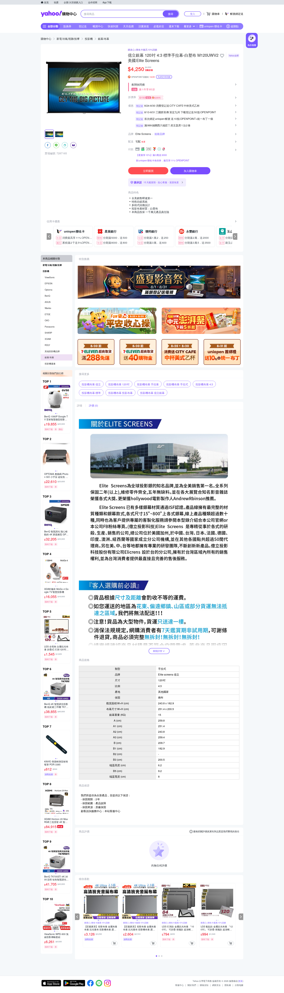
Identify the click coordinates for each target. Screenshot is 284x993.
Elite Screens (143, 134)
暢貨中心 (98, 26)
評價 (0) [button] (93, 405)
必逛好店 (159, 26)
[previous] (49, 236)
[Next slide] (68, 399)
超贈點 (235, 26)
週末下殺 (174, 26)
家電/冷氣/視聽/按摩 (68, 39)
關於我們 (192, 985)
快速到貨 (113, 26)
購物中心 (46, 39)
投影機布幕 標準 (91, 393)
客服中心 (179, 985)
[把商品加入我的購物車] (114, 943)
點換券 (67, 26)
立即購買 (148, 171)
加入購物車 (190, 171)
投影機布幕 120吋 (119, 384)
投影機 (89, 39)
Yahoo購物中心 (59, 14)
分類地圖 (239, 985)
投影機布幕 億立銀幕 (152, 393)
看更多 (188, 26)
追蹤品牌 (159, 134)
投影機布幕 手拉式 (177, 384)
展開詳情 (157, 651)
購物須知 (204, 985)
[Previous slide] (45, 399)
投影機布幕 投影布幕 (120, 393)
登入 (192, 13)
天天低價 (128, 26)
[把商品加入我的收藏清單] (222, 56)
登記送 (83, 26)
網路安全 (216, 985)
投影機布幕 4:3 (204, 384)
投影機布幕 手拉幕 (148, 384)
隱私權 (228, 985)
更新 (240, 980)
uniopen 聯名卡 (213, 26)
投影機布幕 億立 (91, 384)
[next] (235, 236)
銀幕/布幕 (103, 39)
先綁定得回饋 (164, 76)
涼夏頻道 (143, 26)
